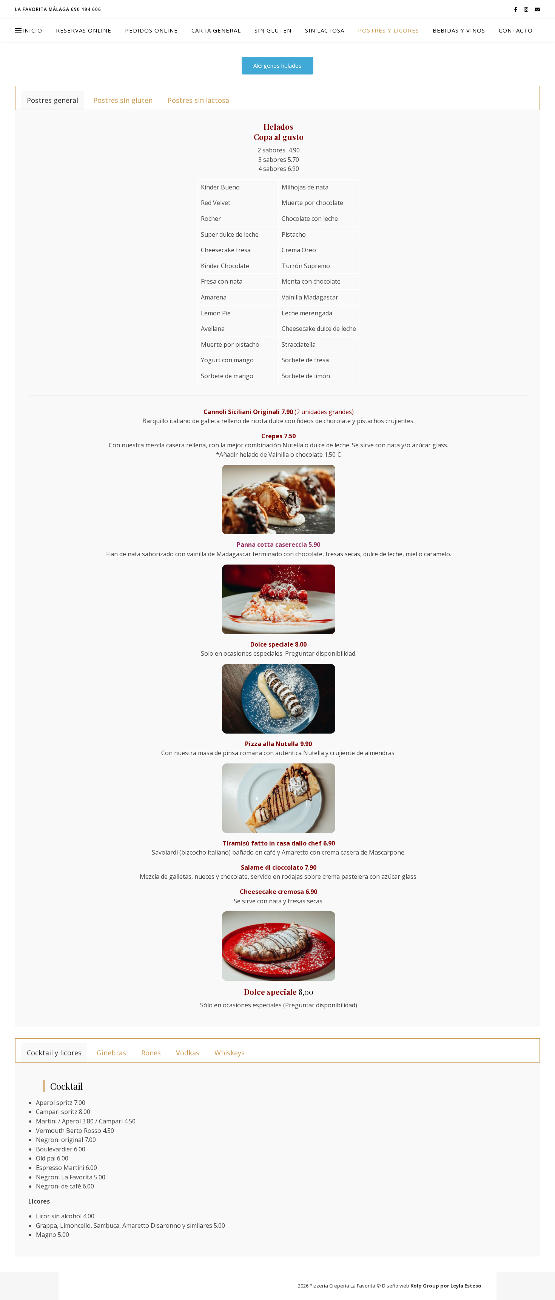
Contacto (516, 30)
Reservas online (83, 30)
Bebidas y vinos (459, 30)
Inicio (32, 30)
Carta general (216, 30)
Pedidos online (151, 30)
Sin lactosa (324, 30)
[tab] (52, 100)
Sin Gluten (272, 30)
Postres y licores (388, 30)
